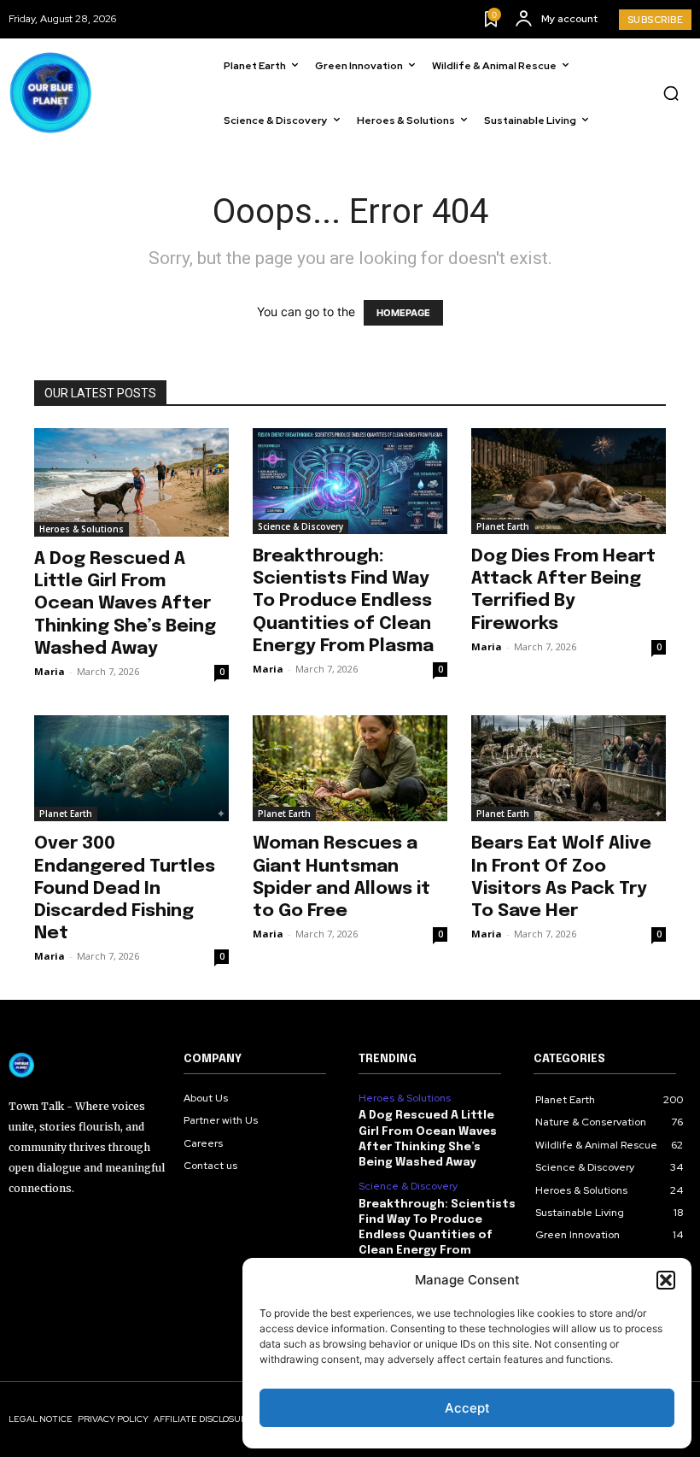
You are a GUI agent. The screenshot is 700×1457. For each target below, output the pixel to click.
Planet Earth (502, 526)
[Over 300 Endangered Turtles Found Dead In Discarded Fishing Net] (131, 768)
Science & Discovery (300, 526)
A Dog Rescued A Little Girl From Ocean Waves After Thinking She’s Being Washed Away (125, 603)
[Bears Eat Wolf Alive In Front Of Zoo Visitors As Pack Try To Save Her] (568, 768)
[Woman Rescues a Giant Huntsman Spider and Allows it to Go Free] (350, 768)
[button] (665, 1280)
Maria (49, 671)
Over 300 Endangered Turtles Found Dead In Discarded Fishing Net (124, 888)
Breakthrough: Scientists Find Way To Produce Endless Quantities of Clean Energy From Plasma (343, 601)
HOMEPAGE (403, 313)
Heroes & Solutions (81, 529)
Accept (467, 1408)
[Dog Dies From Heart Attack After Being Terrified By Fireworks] (568, 481)
